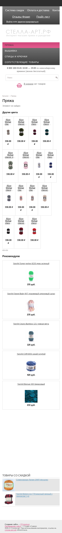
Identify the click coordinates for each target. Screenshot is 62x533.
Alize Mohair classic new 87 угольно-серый (9, 191)
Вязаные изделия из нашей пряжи (29, 438)
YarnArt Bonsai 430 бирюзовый (31, 384)
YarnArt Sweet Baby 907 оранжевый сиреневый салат (31, 294)
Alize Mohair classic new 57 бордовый (21, 223)
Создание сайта (11, 524)
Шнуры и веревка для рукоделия (28, 467)
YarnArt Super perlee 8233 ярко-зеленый (31, 263)
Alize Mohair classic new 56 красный (34, 223)
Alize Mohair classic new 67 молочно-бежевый (44, 191)
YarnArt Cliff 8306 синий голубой (31, 354)
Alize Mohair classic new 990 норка (8, 125)
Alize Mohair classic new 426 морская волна (47, 125)
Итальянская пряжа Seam (23, 443)
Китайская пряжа (18, 433)
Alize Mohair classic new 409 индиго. (50, 158)
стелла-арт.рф (10, 530)
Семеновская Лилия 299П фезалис (32, 480)
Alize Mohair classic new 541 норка (32, 191)
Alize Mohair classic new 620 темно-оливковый (21, 125)
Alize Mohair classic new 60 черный (8, 223)
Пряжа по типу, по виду (22, 448)
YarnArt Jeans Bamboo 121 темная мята (31, 324)
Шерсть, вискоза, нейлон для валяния (32, 462)
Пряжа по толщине (19, 452)
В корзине (28, 84)
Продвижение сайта (13, 526)
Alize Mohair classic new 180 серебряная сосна (10, 158)
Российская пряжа (19, 429)
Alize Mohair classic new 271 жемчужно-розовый (26, 158)
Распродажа (15, 419)
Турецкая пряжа (17, 424)
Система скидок (14, 10)
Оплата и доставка (38, 10)
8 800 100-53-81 (14, 68)
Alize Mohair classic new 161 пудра (21, 191)
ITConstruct (25, 524)
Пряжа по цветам (18, 457)
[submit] (56, 79)
